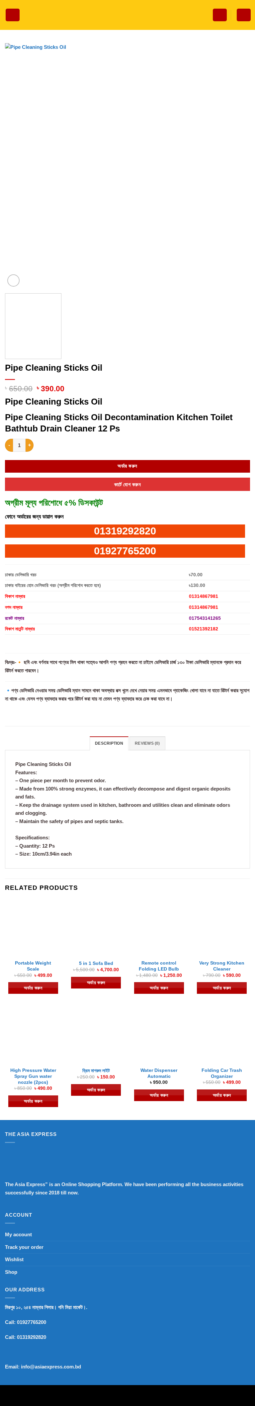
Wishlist (14, 1259)
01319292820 (125, 531)
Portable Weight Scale (33, 966)
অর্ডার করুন (127, 466)
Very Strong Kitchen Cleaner (221, 966)
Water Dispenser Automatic (158, 1073)
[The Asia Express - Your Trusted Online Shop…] (127, 15)
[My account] (220, 15)
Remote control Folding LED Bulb (159, 966)
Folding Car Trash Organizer (222, 1073)
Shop (11, 1272)
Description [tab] (109, 743)
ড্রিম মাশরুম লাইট (96, 1070)
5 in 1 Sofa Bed (96, 963)
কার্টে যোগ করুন (127, 484)
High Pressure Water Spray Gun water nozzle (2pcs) (33, 1076)
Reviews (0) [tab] (147, 743)
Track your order (24, 1247)
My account (18, 1234)
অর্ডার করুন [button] (33, 987)
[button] (13, 15)
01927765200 (125, 551)
